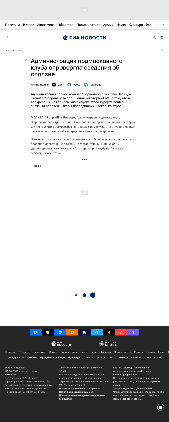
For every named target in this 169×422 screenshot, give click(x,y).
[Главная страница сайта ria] (84, 38)
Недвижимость (122, 352)
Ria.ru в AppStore (96, 357)
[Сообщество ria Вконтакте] (60, 332)
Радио (161, 352)
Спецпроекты (16, 357)
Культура (106, 352)
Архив (157, 357)
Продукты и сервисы (52, 357)
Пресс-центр (75, 357)
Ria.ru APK (137, 357)
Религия (138, 352)
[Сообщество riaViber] (133, 332)
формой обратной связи (126, 398)
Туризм (151, 352)
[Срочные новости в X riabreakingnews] (121, 332)
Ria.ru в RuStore (119, 357)
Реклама (32, 357)
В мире (53, 352)
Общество (24, 352)
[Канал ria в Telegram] (97, 332)
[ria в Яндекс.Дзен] (48, 332)
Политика (10, 352)
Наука (94, 352)
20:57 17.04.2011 (14, 50)
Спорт (84, 352)
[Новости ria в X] (109, 332)
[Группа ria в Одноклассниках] (72, 332)
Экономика (40, 352)
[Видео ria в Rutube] (84, 332)
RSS (148, 357)
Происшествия (69, 352)
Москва (37, 165)
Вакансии (10, 374)
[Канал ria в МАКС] (36, 332)
